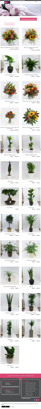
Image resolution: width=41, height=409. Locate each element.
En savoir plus (12, 406)
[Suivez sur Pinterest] (39, 400)
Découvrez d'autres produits (28, 19)
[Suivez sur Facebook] (34, 400)
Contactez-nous (9, 23)
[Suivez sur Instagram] (37, 400)
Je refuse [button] (7, 406)
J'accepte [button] (3, 406)
